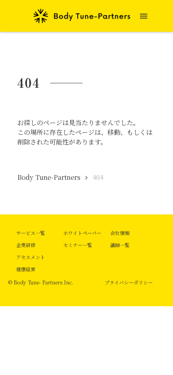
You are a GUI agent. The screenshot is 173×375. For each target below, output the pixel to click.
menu (143, 16)
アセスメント (30, 256)
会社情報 (120, 232)
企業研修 (25, 244)
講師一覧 (120, 244)
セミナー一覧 (77, 244)
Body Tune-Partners (48, 177)
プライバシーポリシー (129, 282)
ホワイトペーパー (82, 232)
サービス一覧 (30, 232)
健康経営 (25, 269)
